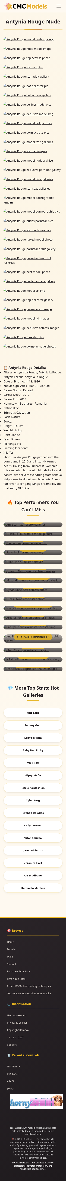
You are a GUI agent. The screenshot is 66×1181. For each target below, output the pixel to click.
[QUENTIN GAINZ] (33, 571)
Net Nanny (13, 1066)
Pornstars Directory (18, 971)
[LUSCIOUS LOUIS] (33, 534)
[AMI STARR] (33, 524)
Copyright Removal (18, 1030)
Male (10, 956)
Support (12, 1044)
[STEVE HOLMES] (33, 552)
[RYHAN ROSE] (33, 590)
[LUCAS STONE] (33, 599)
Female (11, 949)
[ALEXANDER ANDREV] (33, 580)
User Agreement (16, 1015)
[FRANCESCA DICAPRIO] (33, 669)
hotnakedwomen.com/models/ (31, 1131)
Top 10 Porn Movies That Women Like (29, 993)
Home (10, 942)
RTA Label (12, 1074)
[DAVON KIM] (33, 543)
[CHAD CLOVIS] (33, 650)
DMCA (10, 1088)
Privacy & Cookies (17, 1022)
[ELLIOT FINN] (33, 562)
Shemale (12, 964)
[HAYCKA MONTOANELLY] (33, 608)
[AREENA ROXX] (33, 618)
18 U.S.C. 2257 (15, 1037)
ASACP (11, 1081)
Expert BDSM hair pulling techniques (29, 986)
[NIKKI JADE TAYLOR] (33, 659)
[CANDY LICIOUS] (33, 627)
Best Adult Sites (16, 978)
